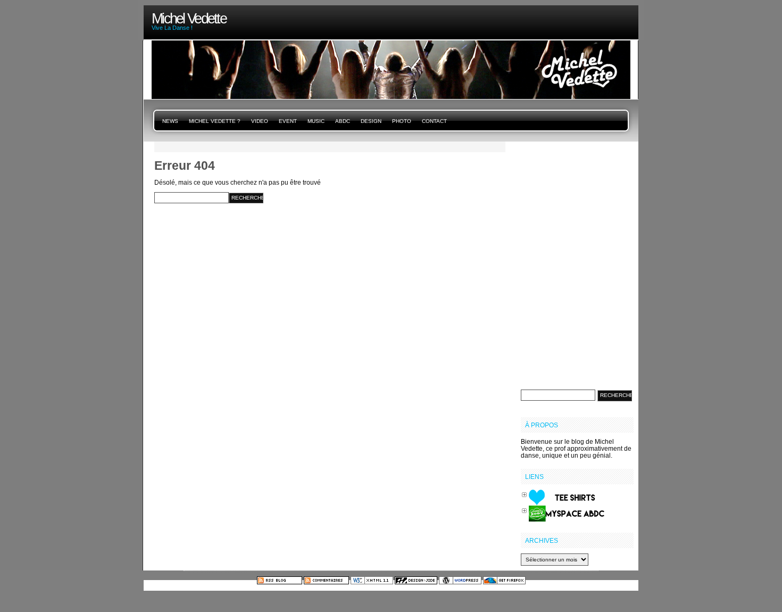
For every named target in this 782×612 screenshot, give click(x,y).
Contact (434, 121)
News (170, 121)
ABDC (342, 121)
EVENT (288, 121)
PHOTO (401, 121)
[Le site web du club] (566, 512)
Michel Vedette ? (214, 121)
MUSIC (316, 121)
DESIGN (371, 121)
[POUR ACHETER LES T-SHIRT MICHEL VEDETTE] (566, 496)
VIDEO (259, 121)
